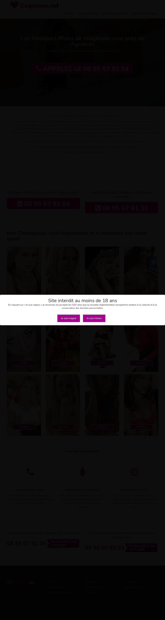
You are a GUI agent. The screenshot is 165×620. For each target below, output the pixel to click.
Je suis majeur (68, 318)
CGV (74, 304)
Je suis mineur (94, 318)
